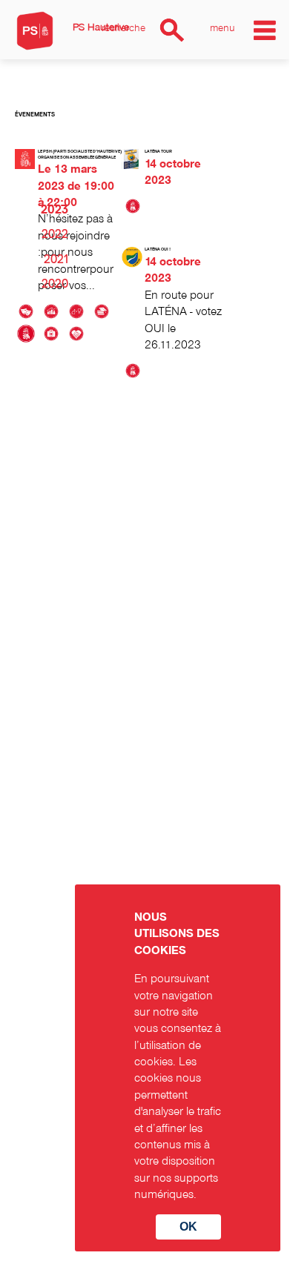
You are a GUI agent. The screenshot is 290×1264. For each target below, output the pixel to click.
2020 (55, 284)
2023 (54, 209)
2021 (56, 259)
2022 (55, 234)
